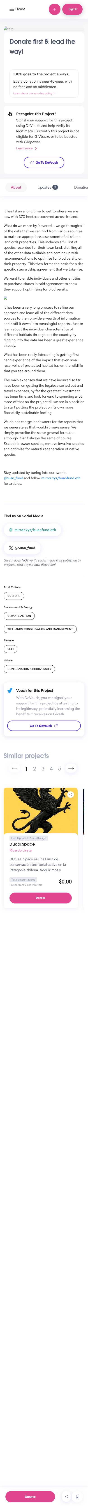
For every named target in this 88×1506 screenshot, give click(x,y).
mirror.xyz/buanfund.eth (61, 478)
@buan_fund (13, 478)
